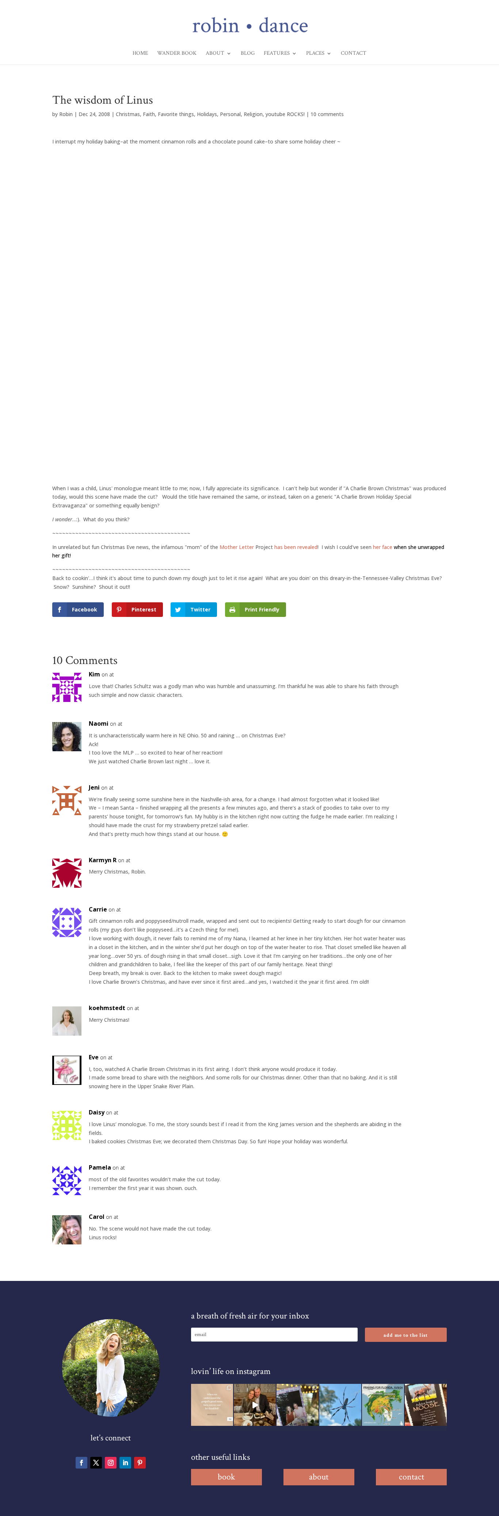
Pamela (100, 1167)
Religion (253, 114)
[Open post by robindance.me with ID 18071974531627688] (212, 1405)
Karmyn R (103, 860)
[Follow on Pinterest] (140, 1463)
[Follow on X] (96, 1463)
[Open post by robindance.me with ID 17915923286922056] (298, 1405)
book (226, 1476)
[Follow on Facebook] (81, 1463)
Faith (149, 114)
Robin (66, 114)
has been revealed (295, 547)
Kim (94, 674)
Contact (353, 54)
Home (140, 54)
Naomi (98, 723)
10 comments (327, 114)
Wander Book (177, 54)
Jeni (94, 787)
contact (411, 1476)
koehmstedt (107, 1008)
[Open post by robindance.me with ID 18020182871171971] (426, 1405)
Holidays (207, 114)
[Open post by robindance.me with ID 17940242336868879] (383, 1405)
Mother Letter (237, 547)
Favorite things (176, 114)
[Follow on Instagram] (111, 1463)
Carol (96, 1217)
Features (277, 54)
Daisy (96, 1112)
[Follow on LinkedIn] (125, 1463)
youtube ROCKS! (285, 114)
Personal (230, 114)
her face (383, 547)
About (215, 54)
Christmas (128, 114)
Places (315, 54)
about (318, 1476)
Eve (94, 1057)
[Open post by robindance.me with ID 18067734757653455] (340, 1405)
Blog (248, 54)
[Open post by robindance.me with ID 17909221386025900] (255, 1405)
